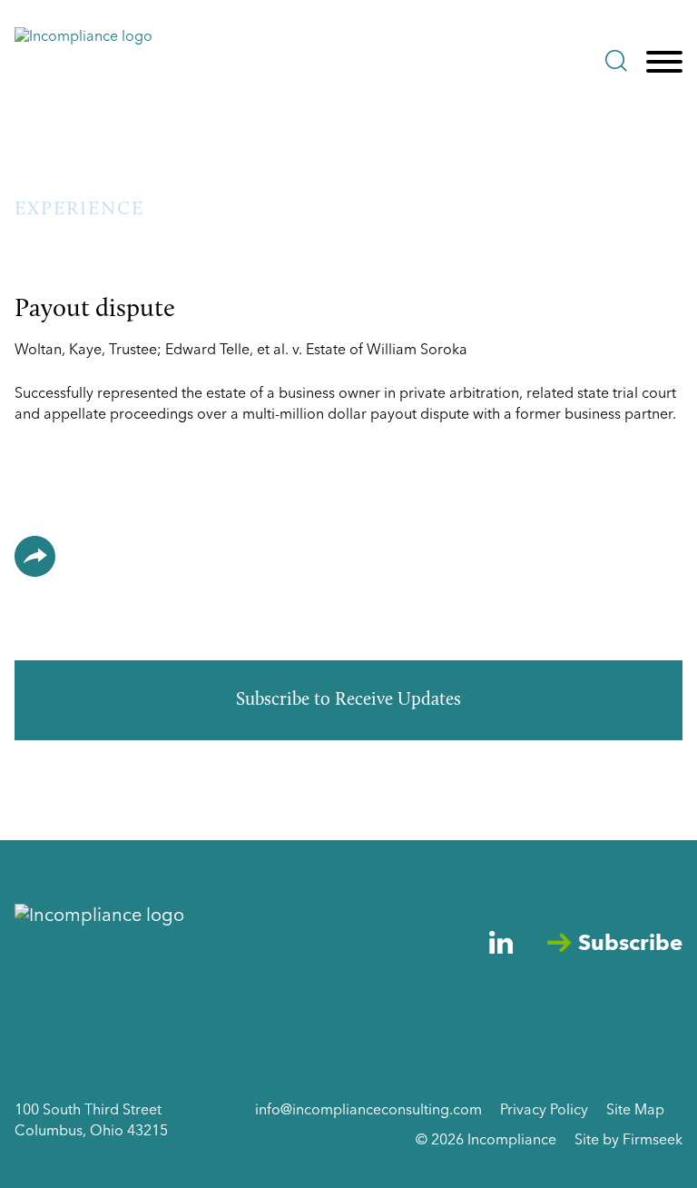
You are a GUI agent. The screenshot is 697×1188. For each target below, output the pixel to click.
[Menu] (664, 62)
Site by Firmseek (628, 1141)
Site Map (635, 1111)
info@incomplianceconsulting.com (368, 1111)
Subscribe (630, 944)
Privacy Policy (544, 1111)
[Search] (616, 61)
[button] (35, 556)
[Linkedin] (501, 942)
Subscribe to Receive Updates (348, 700)
